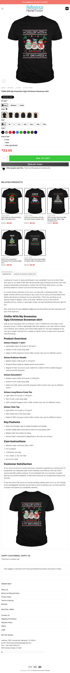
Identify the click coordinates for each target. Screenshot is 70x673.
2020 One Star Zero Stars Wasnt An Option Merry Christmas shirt (34, 260)
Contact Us (5, 615)
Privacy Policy (6, 597)
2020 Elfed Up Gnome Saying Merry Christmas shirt (11, 218)
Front (7, 140)
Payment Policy (6, 622)
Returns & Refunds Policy (10, 593)
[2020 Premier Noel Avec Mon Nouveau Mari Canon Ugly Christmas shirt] (58, 201)
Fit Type (4, 101)
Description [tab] (7, 274)
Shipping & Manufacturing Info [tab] (25, 274)
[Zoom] (4, 81)
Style (4, 109)
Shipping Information (9, 619)
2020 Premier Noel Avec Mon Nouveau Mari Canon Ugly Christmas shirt (56, 219)
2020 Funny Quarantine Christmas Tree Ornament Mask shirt (11, 261)
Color (3, 128)
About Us (4, 590)
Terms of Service (7, 600)
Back (7, 142)
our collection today (26, 309)
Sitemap (4, 604)
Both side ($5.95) (11, 145)
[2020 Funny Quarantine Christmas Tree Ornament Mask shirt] (11, 243)
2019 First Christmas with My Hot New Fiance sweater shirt (34, 218)
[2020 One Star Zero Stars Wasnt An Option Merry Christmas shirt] (35, 243)
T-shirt (18, 88)
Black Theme (28, 88)
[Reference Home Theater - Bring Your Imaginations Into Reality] (35, 8)
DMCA (3, 626)
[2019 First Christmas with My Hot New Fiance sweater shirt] (35, 201)
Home (3, 88)
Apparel (10, 88)
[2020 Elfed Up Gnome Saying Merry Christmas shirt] (11, 201)
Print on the (5, 136)
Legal (3, 630)
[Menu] (2, 8)
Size (3, 120)
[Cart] (67, 8)
